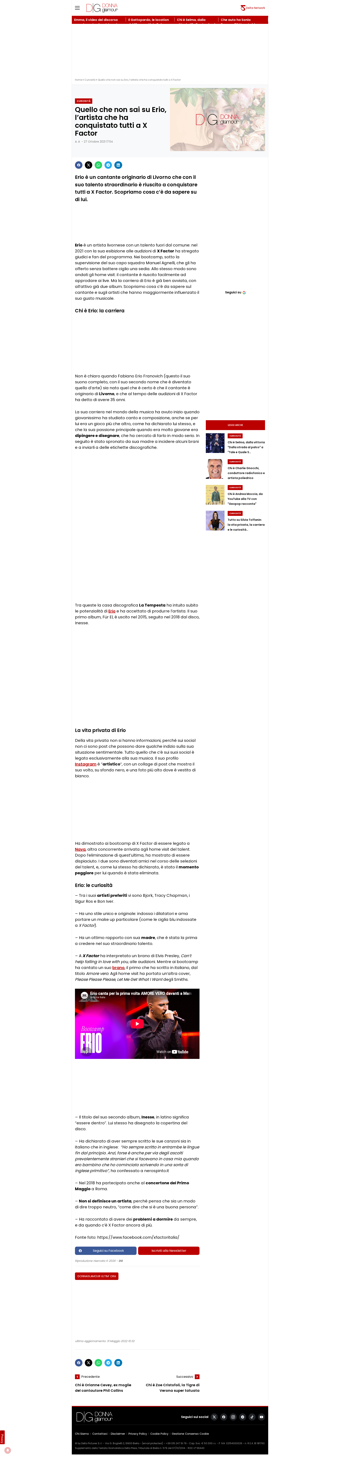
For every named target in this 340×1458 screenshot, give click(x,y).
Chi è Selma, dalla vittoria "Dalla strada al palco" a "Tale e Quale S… (246, 447)
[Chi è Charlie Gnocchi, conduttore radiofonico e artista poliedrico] (215, 469)
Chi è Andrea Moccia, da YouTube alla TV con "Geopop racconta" (245, 499)
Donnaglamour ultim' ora (97, 1276)
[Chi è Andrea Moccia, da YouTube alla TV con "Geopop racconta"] (215, 495)
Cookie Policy (159, 1434)
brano (118, 967)
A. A (77, 142)
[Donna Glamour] (102, 8)
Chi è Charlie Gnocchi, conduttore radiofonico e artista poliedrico (246, 473)
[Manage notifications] (8, 1450)
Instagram (85, 764)
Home (78, 79)
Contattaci (99, 1434)
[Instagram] (233, 1417)
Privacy (2, 1438)
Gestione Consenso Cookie (190, 1434)
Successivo (184, 1376)
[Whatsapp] (98, 165)
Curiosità (89, 79)
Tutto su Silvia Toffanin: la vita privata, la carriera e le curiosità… (246, 525)
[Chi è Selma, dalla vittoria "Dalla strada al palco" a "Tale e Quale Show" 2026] (215, 443)
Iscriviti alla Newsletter (169, 1250)
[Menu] (79, 8)
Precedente (90, 1376)
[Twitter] (88, 165)
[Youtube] (261, 1417)
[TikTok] (252, 1417)
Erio (111, 611)
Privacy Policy (137, 1434)
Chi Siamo (82, 1434)
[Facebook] (78, 165)
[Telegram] (108, 165)
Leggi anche (235, 425)
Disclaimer (118, 1434)
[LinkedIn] (118, 165)
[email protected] (152, 1443)
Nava (80, 849)
